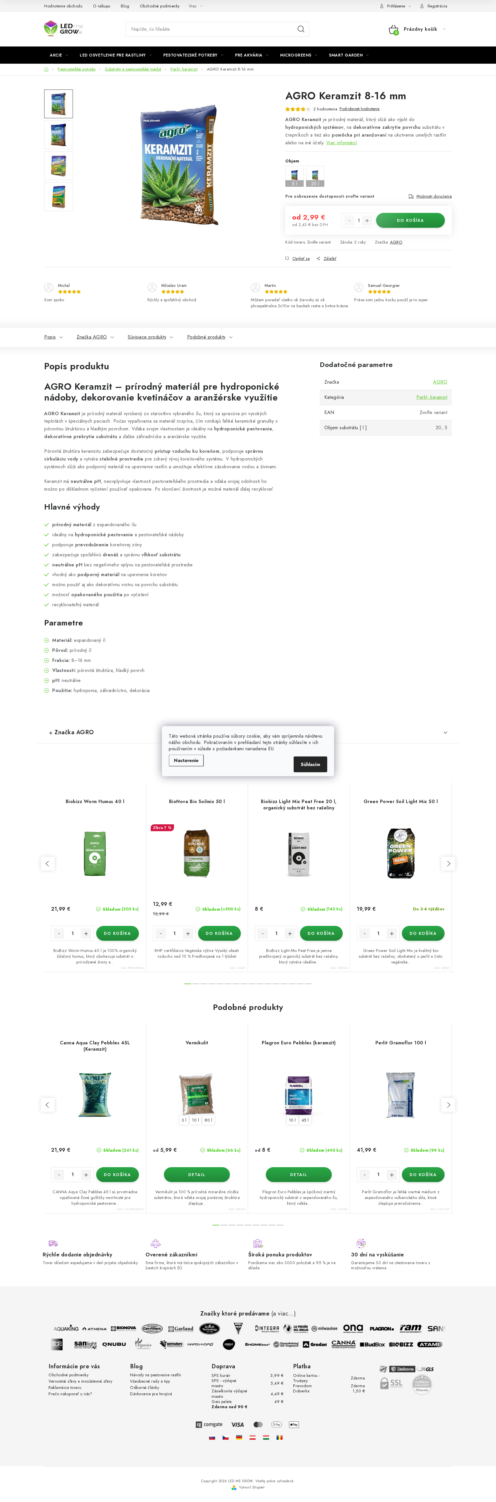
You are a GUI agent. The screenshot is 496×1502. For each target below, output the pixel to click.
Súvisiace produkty (147, 337)
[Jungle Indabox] (235, 1344)
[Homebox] (264, 1344)
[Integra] (260, 1329)
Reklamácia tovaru (65, 1388)
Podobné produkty (206, 337)
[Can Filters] (145, 1329)
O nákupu (102, 6)
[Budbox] (379, 1344)
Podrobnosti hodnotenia (359, 108)
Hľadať (301, 29)
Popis (50, 337)
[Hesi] (232, 1329)
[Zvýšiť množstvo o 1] (367, 220)
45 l (305, 1120)
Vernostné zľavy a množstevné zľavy (80, 1381)
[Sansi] (432, 1329)
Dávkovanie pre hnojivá (151, 1394)
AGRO (396, 242)
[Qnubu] (120, 1344)
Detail (197, 1174)
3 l (184, 1120)
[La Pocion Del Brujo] (289, 1329)
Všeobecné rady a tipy (150, 1381)
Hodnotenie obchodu (63, 6)
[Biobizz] (407, 1344)
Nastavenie (186, 760)
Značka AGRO (92, 337)
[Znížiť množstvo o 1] (349, 220)
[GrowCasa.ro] (279, 1437)
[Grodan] (321, 1344)
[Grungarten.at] (252, 1437)
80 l (208, 1120)
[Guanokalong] (292, 1344)
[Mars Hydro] (206, 1344)
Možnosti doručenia (434, 196)
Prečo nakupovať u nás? (70, 1394)
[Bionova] (117, 1329)
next (448, 864)
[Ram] (404, 1329)
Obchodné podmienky (160, 6)
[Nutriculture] (178, 1344)
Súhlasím (310, 764)
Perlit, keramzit (431, 397)
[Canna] (350, 1344)
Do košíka (410, 220)
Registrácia (437, 6)
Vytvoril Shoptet (251, 1487)
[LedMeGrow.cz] (225, 1437)
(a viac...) (283, 1313)
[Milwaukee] (318, 1329)
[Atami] (436, 1344)
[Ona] (346, 1329)
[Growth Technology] (203, 1329)
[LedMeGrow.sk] (212, 1437)
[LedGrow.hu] (266, 1437)
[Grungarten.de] (239, 1437)
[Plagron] (375, 1329)
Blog (125, 6)
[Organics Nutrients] (149, 1344)
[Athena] (88, 1329)
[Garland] (174, 1329)
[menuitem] (59, 55)
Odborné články (144, 1388)
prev (48, 864)
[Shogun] (63, 1344)
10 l (195, 1120)
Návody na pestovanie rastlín (155, 1375)
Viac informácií (341, 142)
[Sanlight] (92, 1344)
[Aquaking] (59, 1329)
